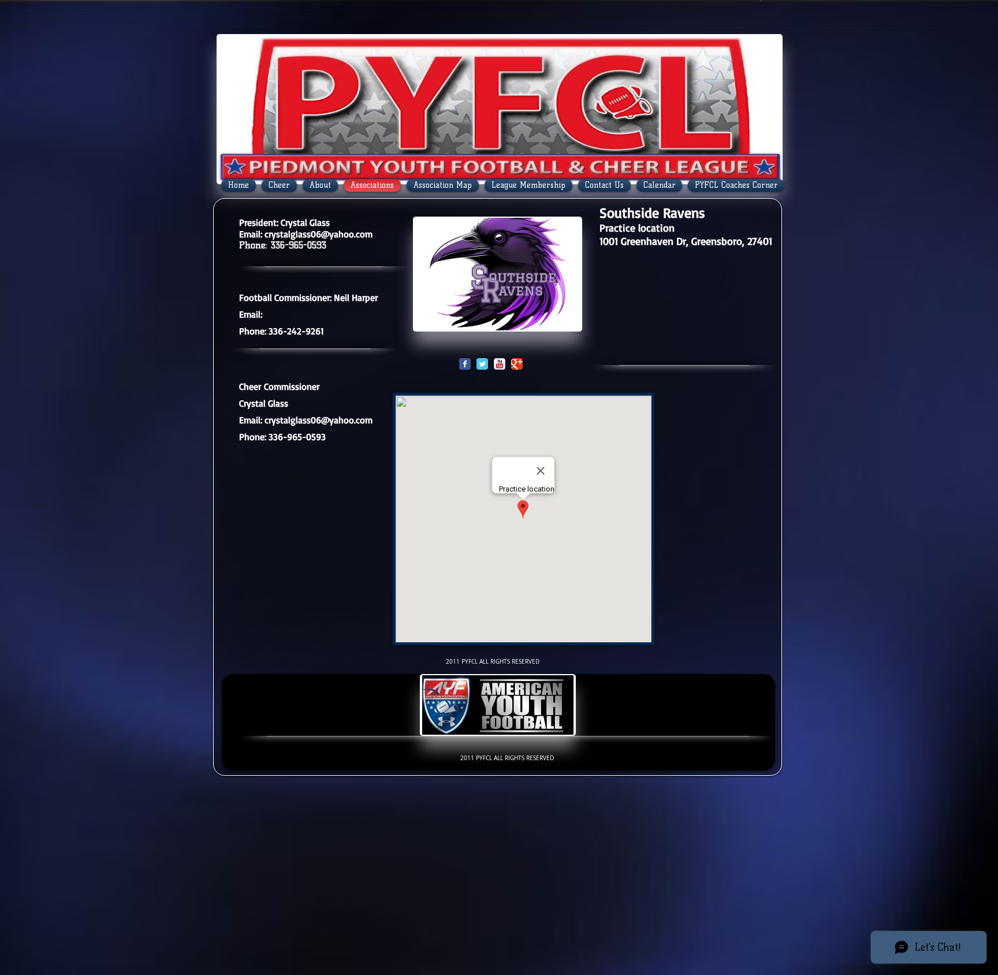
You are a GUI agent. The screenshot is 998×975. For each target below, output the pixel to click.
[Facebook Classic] (465, 364)
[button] (760, 0)
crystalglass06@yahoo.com (319, 234)
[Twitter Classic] (482, 364)
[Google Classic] (517, 364)
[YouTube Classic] (499, 364)
